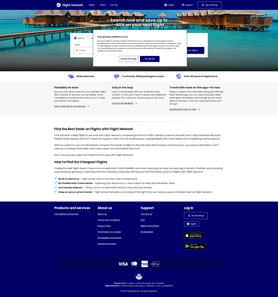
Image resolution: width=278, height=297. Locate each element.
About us (102, 214)
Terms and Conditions (109, 219)
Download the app (107, 243)
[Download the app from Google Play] (195, 246)
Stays (102, 4)
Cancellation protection (66, 214)
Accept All (150, 59)
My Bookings (147, 231)
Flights (92, 4)
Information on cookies (109, 231)
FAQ (143, 219)
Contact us (146, 214)
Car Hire (114, 4)
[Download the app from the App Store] (195, 235)
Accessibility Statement (110, 237)
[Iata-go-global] (139, 276)
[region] (140, 48)
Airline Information (150, 225)
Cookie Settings (129, 59)
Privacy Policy (104, 225)
